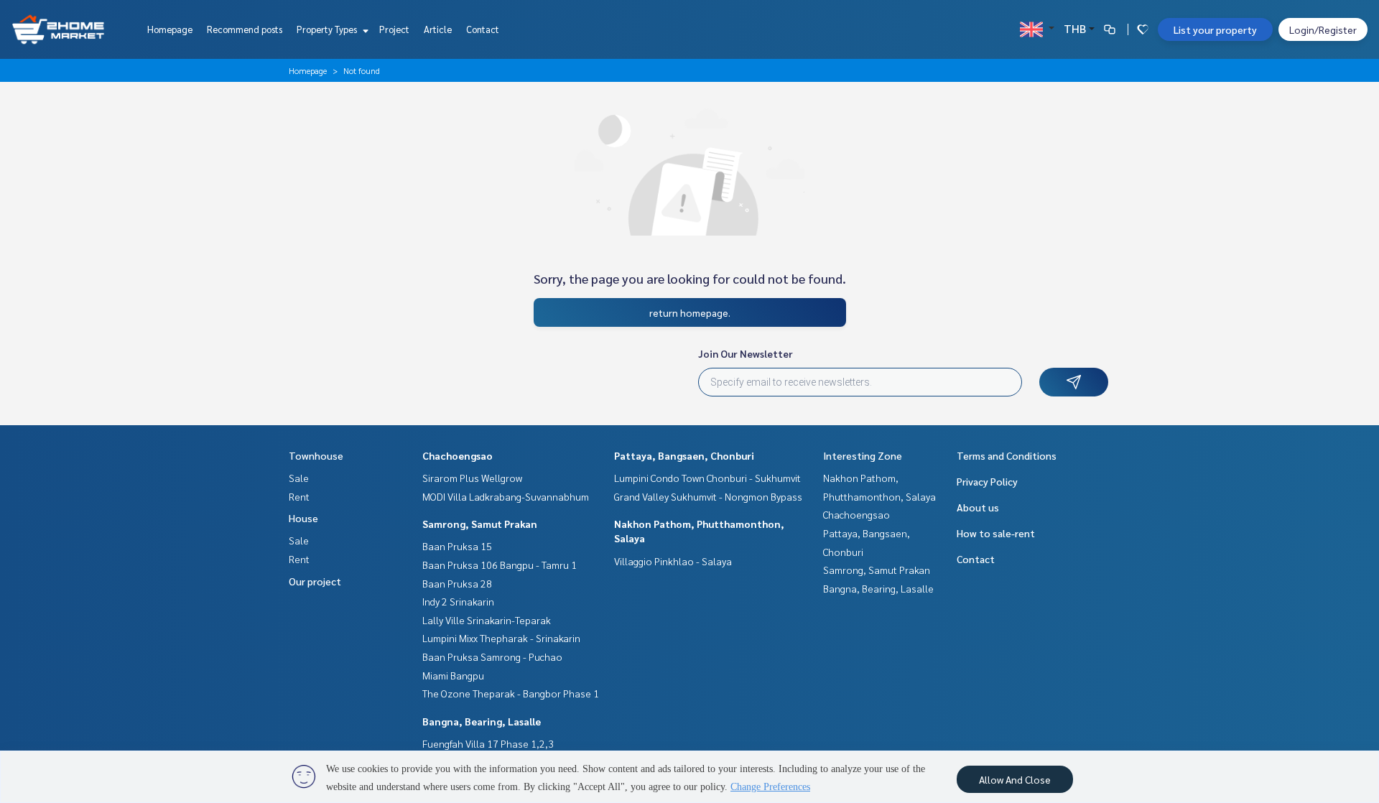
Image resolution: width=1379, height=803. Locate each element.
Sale (299, 477)
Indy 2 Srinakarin (458, 601)
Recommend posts (244, 29)
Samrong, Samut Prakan (479, 523)
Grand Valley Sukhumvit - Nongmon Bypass (708, 496)
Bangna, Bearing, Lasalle (481, 721)
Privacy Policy (987, 481)
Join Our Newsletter (745, 353)
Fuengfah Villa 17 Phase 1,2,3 (488, 743)
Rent (299, 496)
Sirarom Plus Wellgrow (472, 477)
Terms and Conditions (1007, 455)
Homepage (169, 29)
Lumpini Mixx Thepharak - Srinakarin (501, 637)
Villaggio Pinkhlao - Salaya (673, 560)
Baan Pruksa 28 (457, 583)
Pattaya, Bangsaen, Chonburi (684, 455)
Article (438, 29)
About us (978, 507)
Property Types (328, 29)
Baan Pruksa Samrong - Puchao (492, 656)
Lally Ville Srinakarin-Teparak (486, 619)
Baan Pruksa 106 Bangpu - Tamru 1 (499, 564)
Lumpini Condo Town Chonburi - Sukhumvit (707, 477)
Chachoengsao (457, 455)
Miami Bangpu (453, 675)
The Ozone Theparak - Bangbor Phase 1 (510, 693)
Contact (482, 29)
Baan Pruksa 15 (457, 545)
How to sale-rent (996, 532)
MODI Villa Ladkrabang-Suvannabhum (505, 496)
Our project (315, 581)
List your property (1215, 29)
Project (394, 29)
